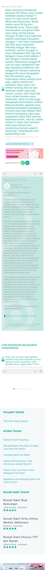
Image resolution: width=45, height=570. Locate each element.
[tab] (22, 251)
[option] (22, 364)
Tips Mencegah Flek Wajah (16, 455)
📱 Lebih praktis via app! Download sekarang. (20, 316)
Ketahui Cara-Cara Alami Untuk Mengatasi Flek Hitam (18, 471)
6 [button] (30, 389)
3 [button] (20, 389)
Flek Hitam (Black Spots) (15, 421)
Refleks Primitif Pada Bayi (16, 440)
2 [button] (17, 389)
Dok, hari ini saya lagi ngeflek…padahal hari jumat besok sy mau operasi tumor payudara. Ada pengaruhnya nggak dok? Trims (23, 360)
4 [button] (23, 389)
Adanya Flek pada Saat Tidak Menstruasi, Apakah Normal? (17, 462)
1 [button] (14, 389)
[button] (22, 173)
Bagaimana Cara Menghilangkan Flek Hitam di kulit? (21, 480)
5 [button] (26, 389)
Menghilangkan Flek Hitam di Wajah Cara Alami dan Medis (21, 447)
